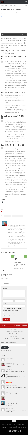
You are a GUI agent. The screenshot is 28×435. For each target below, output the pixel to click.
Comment (5, 288)
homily (6, 5)
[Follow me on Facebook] (14, 325)
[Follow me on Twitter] (19, 325)
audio (2, 5)
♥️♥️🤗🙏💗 (9, 382)
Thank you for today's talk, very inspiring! (15, 393)
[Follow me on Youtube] (21, 325)
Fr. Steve (4, 12)
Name (4, 298)
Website (4, 303)
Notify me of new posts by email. (11, 316)
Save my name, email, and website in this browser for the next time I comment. (12, 309)
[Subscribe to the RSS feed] (26, 325)
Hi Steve (7, 360)
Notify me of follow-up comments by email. (13, 313)
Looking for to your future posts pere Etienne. (16, 371)
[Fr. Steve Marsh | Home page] (3, 2)
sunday (21, 215)
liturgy (11, 5)
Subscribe (5, 347)
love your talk (8, 398)
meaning (17, 215)
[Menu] (26, 2)
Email (16, 298)
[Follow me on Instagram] (24, 325)
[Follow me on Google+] (17, 325)
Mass (15, 5)
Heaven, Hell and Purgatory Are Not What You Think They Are (19, 264)
